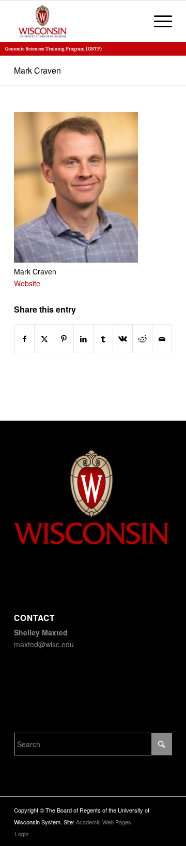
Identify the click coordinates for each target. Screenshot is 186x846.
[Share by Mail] (162, 339)
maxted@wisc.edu (44, 644)
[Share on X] (44, 339)
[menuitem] (158, 21)
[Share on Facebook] (24, 339)
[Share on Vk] (122, 339)
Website (27, 283)
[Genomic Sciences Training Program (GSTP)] (77, 21)
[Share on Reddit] (142, 339)
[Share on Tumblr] (103, 339)
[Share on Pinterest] (63, 339)
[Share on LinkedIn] (83, 339)
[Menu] (158, 21)
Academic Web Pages (103, 822)
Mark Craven (37, 70)
